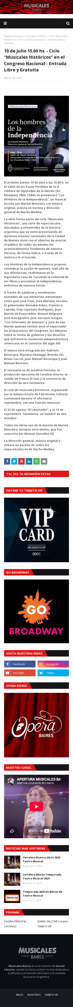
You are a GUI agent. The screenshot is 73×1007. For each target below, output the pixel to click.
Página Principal (13, 36)
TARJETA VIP (45, 926)
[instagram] (53, 664)
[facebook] (19, 664)
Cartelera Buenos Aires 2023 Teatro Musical (41, 859)
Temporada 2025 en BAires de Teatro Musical (42, 894)
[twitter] (53, 672)
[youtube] (19, 672)
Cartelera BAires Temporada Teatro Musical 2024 (42, 876)
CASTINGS (10, 926)
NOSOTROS (34, 995)
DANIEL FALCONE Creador (53, 921)
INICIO (19, 995)
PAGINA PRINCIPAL (15, 921)
